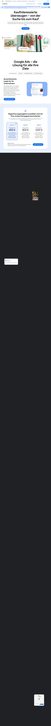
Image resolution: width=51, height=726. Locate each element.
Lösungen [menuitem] (14, 1)
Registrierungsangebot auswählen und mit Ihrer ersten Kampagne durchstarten (25, 115)
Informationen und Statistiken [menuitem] (22, 1)
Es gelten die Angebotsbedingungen (25, 120)
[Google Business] (3, 1)
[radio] (12, 131)
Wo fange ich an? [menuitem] (9, 1)
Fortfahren (46, 3)
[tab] (13, 73)
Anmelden (40, 3)
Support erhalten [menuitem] (31, 1)
